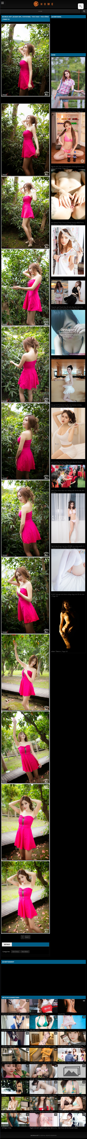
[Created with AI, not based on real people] (72, 1103)
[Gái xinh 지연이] (43, 1022)
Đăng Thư (61, 1030)
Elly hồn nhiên (55, 358)
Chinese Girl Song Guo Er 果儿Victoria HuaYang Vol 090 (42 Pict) (15, 1014)
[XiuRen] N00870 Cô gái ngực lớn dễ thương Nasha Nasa (15, 1030)
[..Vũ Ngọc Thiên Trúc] (15, 1038)
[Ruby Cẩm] (15, 1071)
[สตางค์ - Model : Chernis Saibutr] (43, 1071)
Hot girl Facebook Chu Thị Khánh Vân (70, 1047)
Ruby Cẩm (5, 1079)
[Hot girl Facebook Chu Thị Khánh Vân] (72, 1038)
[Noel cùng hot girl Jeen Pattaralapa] (43, 1103)
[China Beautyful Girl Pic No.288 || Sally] (43, 1038)
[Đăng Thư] (72, 1022)
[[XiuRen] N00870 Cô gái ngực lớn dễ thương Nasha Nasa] (15, 1022)
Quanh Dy (61, 1014)
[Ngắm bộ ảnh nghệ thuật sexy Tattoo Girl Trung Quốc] (43, 1120)
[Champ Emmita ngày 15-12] (43, 1006)
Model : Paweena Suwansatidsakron (70, 1079)
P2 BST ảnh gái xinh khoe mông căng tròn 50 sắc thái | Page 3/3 (67, 595)
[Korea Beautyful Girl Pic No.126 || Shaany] (43, 1087)
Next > (27, 937)
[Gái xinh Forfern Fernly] (15, 1103)
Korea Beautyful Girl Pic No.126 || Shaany (44, 1095)
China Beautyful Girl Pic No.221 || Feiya (71, 1095)
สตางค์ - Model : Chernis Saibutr (40, 1079)
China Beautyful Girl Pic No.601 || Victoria (44, 1063)
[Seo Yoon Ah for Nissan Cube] (72, 1120)
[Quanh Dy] (72, 1006)
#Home (40, 11)
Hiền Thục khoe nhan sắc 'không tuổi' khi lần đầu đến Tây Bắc (67, 491)
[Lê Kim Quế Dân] (15, 1055)
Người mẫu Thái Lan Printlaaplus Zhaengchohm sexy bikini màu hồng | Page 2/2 (67, 167)
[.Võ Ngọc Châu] (15, 1120)
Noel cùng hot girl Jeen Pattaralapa (41, 1112)
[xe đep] (15, 1087)
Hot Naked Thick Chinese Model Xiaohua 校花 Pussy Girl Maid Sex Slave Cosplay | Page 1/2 (67, 223)
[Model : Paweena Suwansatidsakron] (72, 1071)
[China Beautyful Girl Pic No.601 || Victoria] (43, 1055)
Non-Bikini (25, 952)
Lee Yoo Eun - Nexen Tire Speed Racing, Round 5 (72, 1063)
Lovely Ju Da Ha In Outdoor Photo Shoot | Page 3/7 (67, 111)
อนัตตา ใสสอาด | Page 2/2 (59, 651)
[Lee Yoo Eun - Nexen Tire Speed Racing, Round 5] (72, 1055)
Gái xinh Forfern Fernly (9, 1112)
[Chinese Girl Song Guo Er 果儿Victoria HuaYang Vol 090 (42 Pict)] (15, 1006)
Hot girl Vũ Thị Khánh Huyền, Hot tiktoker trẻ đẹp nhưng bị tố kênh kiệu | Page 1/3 (66, 406)
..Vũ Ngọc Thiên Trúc (8, 1047)
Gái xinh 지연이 (35, 1030)
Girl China (15, 952)
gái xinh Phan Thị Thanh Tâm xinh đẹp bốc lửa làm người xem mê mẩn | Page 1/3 (67, 463)
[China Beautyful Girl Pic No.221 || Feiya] (72, 1087)
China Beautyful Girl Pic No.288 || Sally (43, 1047)
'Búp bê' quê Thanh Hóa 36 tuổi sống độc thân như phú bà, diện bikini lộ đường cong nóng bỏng (67, 308)
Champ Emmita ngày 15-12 (39, 1014)
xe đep (4, 1095)
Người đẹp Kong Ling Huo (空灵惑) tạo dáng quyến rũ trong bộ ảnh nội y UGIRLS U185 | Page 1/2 (67, 547)
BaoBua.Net (43, 3)
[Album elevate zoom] (81, 6)
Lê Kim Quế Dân (7, 1063)
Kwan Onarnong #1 (57, 280)
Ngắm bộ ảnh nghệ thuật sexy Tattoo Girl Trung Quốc (44, 1128)
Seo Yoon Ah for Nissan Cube (68, 1128)
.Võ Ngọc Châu (6, 1128)
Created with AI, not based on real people (72, 1112)
